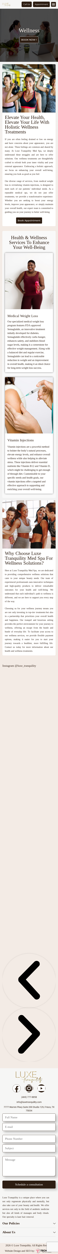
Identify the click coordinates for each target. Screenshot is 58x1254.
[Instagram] (29, 1088)
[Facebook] (17, 1088)
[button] (53, 4)
